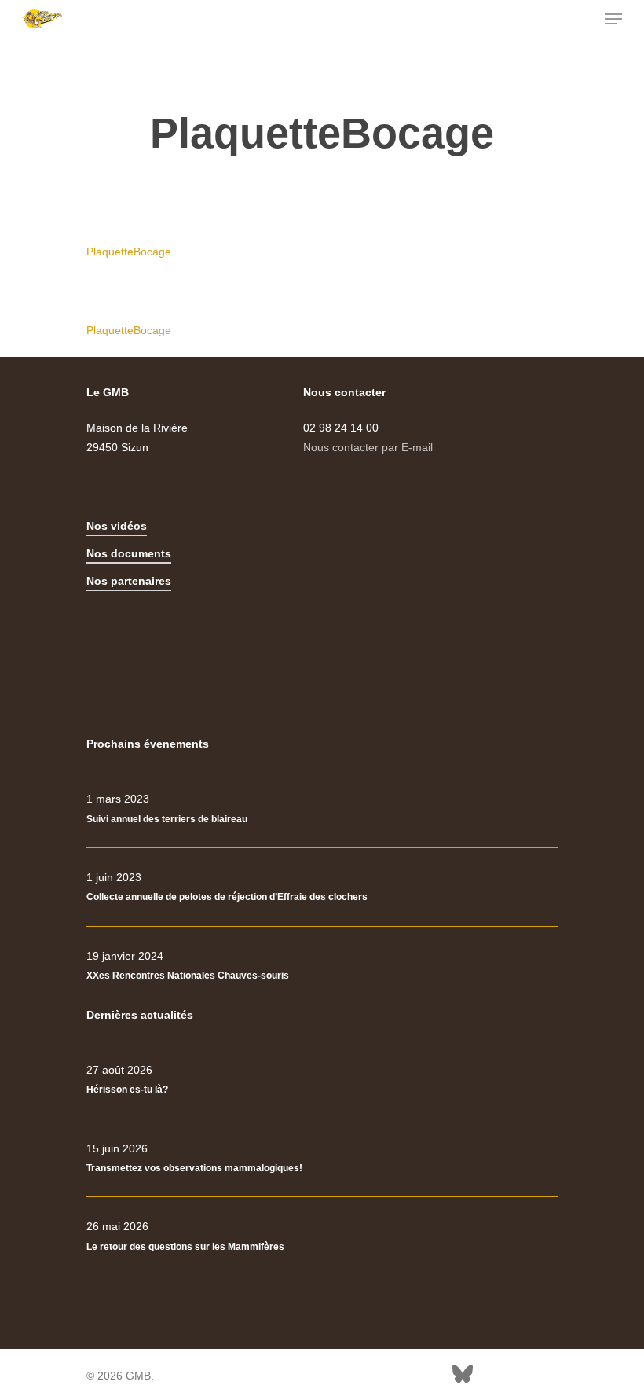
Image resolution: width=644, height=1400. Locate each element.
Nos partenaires (128, 581)
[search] (582, 18)
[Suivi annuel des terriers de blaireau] (322, 809)
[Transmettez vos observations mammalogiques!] (322, 1158)
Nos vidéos (116, 526)
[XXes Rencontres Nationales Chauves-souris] (322, 966)
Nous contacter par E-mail (368, 447)
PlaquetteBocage (128, 251)
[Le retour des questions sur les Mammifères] (322, 1236)
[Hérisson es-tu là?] (322, 1080)
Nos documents (128, 553)
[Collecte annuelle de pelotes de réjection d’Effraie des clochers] (322, 887)
